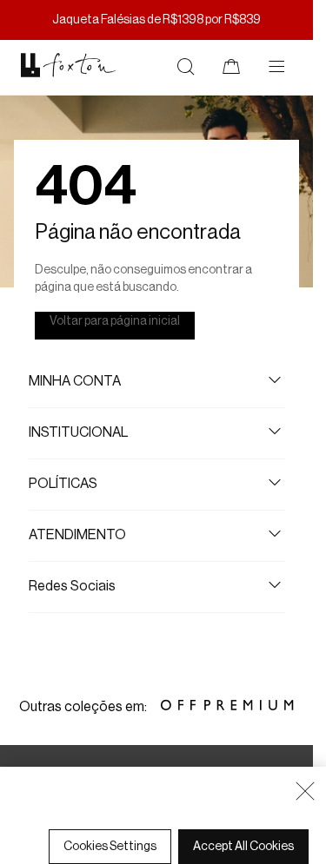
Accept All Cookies (243, 847)
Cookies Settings (109, 847)
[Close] (305, 791)
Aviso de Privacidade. (167, 822)
